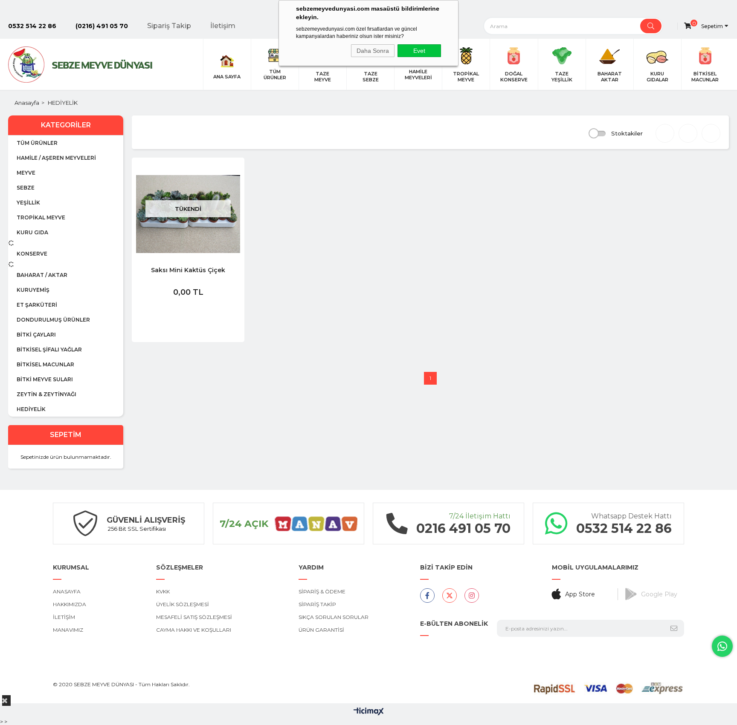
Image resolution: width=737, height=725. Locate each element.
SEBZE (26, 187)
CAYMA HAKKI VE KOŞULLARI (193, 630)
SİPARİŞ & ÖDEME (322, 591)
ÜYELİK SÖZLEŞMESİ (182, 604)
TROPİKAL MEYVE (41, 217)
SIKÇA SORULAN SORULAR (333, 617)
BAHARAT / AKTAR (42, 275)
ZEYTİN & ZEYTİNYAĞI (46, 394)
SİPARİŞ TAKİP (317, 604)
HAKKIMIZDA (69, 604)
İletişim (222, 26)
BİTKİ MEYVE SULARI (45, 379)
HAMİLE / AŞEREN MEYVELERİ (56, 158)
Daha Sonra (373, 50)
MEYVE (26, 173)
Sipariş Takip (169, 26)
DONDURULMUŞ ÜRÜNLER (53, 319)
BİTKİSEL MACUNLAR (45, 364)
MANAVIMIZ (68, 630)
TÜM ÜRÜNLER (37, 143)
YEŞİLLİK (28, 202)
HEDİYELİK (31, 409)
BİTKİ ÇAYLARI (36, 334)
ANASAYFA (67, 591)
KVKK (163, 591)
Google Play (659, 594)
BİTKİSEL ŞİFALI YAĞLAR (49, 349)
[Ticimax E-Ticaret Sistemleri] (369, 712)
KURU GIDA (32, 232)
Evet (419, 50)
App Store (580, 594)
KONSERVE (32, 253)
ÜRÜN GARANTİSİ (321, 630)
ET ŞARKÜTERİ (37, 305)
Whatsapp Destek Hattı (631, 516)
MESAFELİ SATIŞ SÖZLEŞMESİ (194, 617)
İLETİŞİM (64, 617)
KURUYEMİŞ (33, 290)
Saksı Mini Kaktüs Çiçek (188, 270)
